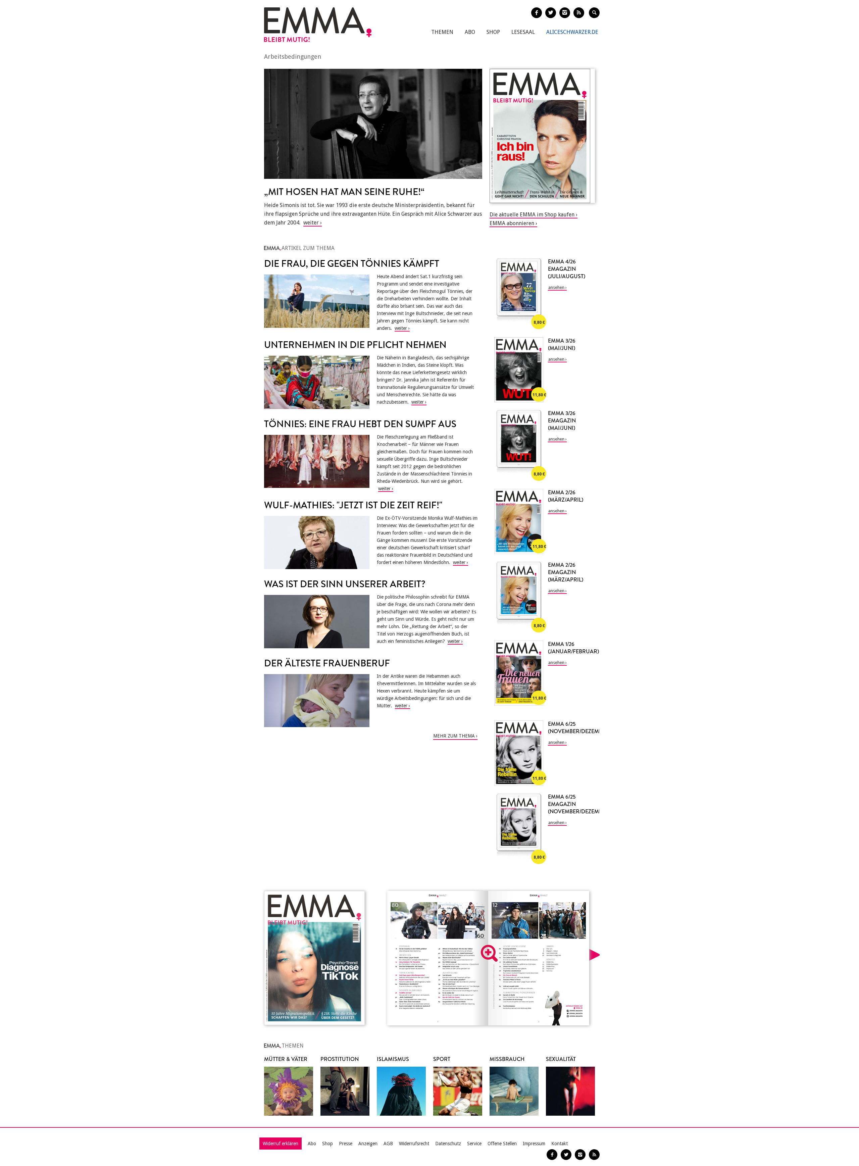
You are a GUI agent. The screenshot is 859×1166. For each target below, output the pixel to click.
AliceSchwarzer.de (572, 32)
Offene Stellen (502, 1143)
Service (474, 1143)
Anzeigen (367, 1143)
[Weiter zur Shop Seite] (542, 136)
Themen (442, 32)
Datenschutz (448, 1143)
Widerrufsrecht (414, 1143)
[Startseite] (317, 24)
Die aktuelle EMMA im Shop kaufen (532, 214)
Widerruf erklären (280, 1143)
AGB (388, 1143)
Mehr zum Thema (454, 736)
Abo (470, 32)
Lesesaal (523, 32)
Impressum (534, 1143)
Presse (345, 1143)
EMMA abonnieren (512, 223)
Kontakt (559, 1143)
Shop (493, 32)
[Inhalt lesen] (489, 953)
